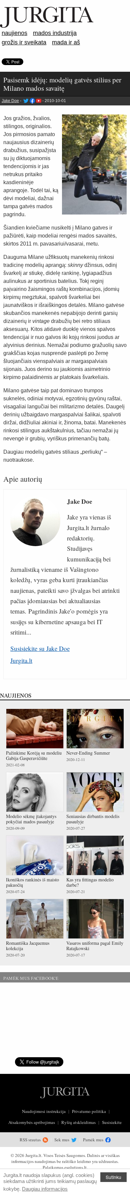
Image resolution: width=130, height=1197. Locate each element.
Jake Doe (10, 100)
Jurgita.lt (21, 660)
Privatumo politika (89, 1111)
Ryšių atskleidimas (78, 1122)
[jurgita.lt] (46, 26)
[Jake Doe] (25, 100)
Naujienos (14, 33)
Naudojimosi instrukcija (44, 1111)
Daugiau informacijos (45, 1189)
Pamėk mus (93, 1140)
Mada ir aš (66, 42)
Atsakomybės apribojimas (31, 1122)
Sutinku (113, 1177)
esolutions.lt (75, 1167)
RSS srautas (31, 1140)
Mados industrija (55, 33)
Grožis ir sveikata (24, 42)
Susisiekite (112, 1122)
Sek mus (62, 1140)
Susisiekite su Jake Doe (40, 648)
